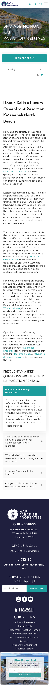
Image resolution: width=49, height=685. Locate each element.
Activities (24, 641)
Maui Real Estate (24, 648)
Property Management (24, 645)
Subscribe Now (25, 675)
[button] (25, 660)
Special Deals (24, 626)
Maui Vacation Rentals (24, 622)
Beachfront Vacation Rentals (24, 630)
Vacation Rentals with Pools (24, 637)
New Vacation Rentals (24, 633)
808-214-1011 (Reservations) (24, 551)
